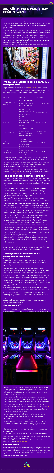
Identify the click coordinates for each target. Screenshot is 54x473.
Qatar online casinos (21, 441)
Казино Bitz (15, 171)
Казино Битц (32, 87)
